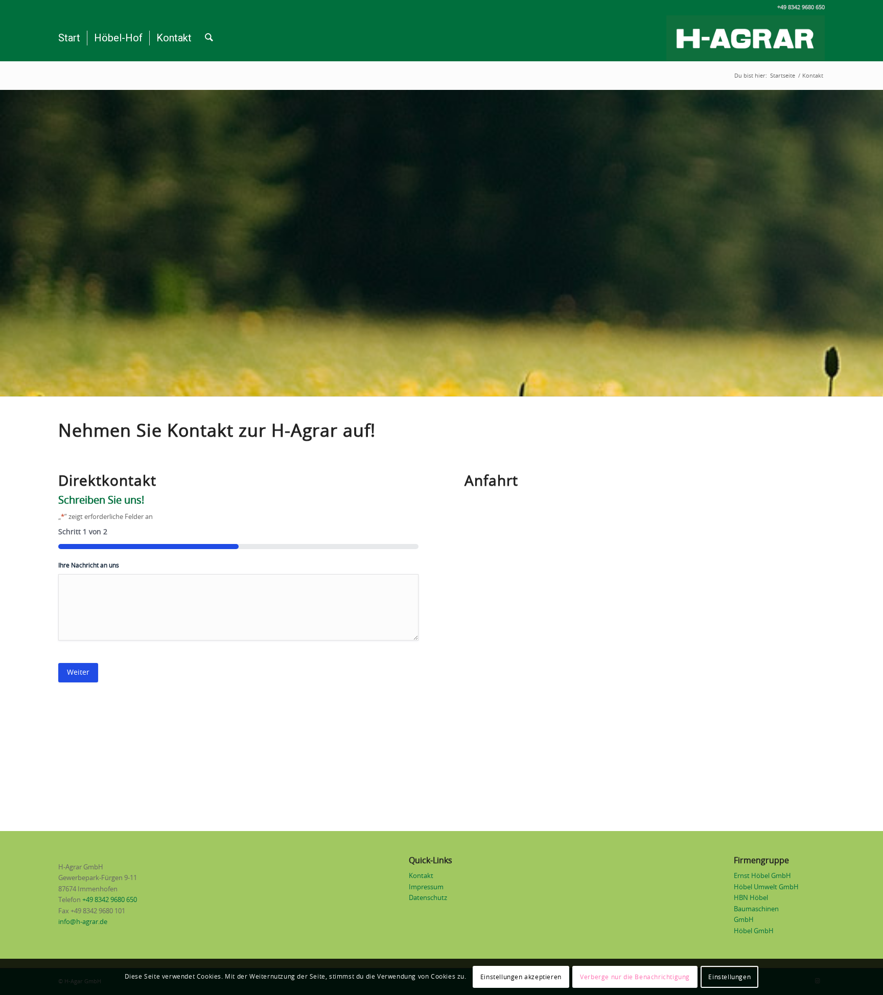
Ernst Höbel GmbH (762, 876)
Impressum (426, 887)
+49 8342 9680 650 (109, 900)
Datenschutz (428, 898)
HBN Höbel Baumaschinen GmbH (756, 909)
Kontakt (421, 876)
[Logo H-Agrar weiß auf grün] (745, 38)
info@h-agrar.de (82, 922)
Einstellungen (729, 977)
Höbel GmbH (754, 931)
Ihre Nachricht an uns (88, 565)
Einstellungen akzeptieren (521, 977)
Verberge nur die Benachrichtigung (635, 977)
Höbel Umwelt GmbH (766, 887)
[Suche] (209, 38)
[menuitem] (69, 38)
